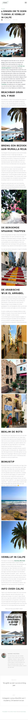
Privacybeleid (4, 711)
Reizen (3, 8)
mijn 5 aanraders (8, 251)
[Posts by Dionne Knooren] (2, 19)
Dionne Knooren (7, 19)
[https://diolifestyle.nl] (9, 670)
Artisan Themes (13, 711)
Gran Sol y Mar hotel (19, 560)
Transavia (3, 84)
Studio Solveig (23, 711)
